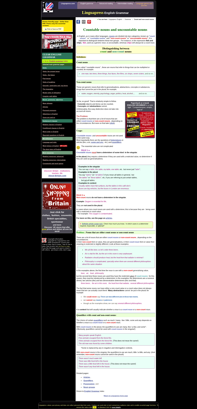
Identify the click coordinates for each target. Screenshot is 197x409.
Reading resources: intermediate (54, 160)
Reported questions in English (53, 135)
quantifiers (116, 142)
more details (116, 407)
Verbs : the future (49, 75)
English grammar (56, 61)
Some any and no (49, 117)
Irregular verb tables (50, 96)
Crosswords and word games (53, 163)
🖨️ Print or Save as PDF (53, 29)
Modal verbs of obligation (52, 93)
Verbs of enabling (49, 82)
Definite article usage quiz (92, 224)
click (112, 123)
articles (109, 218)
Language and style (50, 142)
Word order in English (50, 132)
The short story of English (52, 149)
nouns (112, 36)
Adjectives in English (50, 114)
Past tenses (47, 78)
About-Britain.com (57, 176)
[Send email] (84, 23)
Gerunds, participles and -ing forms (55, 85)
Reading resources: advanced (53, 156)
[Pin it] (89, 23)
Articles (86, 377)
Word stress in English (51, 146)
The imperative (48, 89)
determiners (116, 140)
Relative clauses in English (52, 124)
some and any (97, 142)
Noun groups (89, 387)
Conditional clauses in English (53, 128)
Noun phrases (47, 103)
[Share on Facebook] (79, 23)
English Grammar (92, 391)
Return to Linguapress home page (116, 396)
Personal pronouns (49, 110)
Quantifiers (88, 381)
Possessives (89, 384)
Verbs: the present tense (51, 71)
